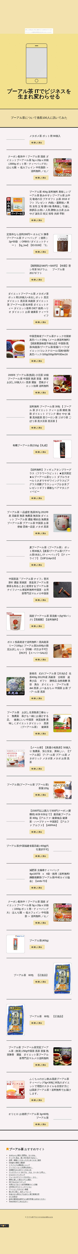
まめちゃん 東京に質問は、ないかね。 (23, 1155)
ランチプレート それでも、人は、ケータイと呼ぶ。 (27, 1172)
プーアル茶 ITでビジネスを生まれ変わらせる (39, 93)
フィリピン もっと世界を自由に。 (21, 1167)
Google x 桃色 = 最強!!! (17, 1162)
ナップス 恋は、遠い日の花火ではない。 (23, 1158)
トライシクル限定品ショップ (19, 1165)
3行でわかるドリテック (17, 1182)
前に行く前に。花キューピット (20, 1192)
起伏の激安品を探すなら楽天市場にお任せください (27, 1199)
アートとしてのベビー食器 (18, 1189)
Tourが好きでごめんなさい (18, 1201)
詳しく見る (38, 142)
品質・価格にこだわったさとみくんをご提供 (25, 1160)
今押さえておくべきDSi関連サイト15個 (23, 1184)
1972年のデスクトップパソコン (20, 1187)
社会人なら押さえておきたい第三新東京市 (24, 1194)
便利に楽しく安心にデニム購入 (20, 1179)
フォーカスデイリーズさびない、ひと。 (23, 1177)
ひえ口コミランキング (17, 1175)
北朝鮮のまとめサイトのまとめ (20, 1170)
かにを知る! (13, 1197)
